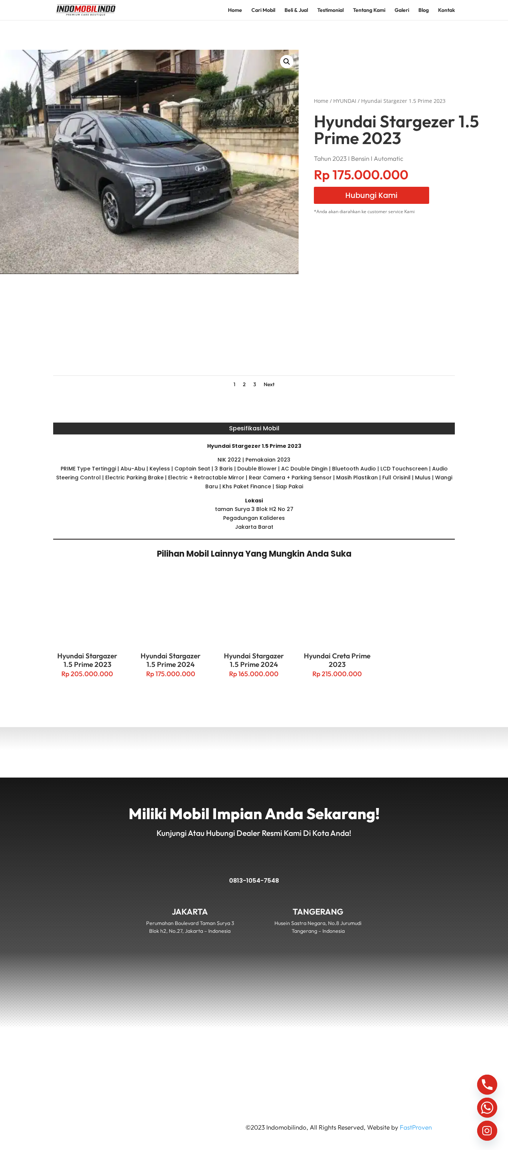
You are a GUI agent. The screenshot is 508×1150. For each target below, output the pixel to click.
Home (235, 10)
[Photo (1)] (95, 351)
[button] (286, 61)
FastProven (416, 1127)
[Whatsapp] (487, 1108)
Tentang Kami (369, 10)
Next (269, 384)
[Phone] (487, 1085)
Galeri (402, 10)
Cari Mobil (263, 10)
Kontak (446, 10)
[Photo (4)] (412, 351)
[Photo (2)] (201, 351)
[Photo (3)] (307, 351)
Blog (423, 10)
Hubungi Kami (371, 195)
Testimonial (330, 10)
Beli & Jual (296, 10)
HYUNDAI (344, 100)
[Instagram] (487, 1131)
